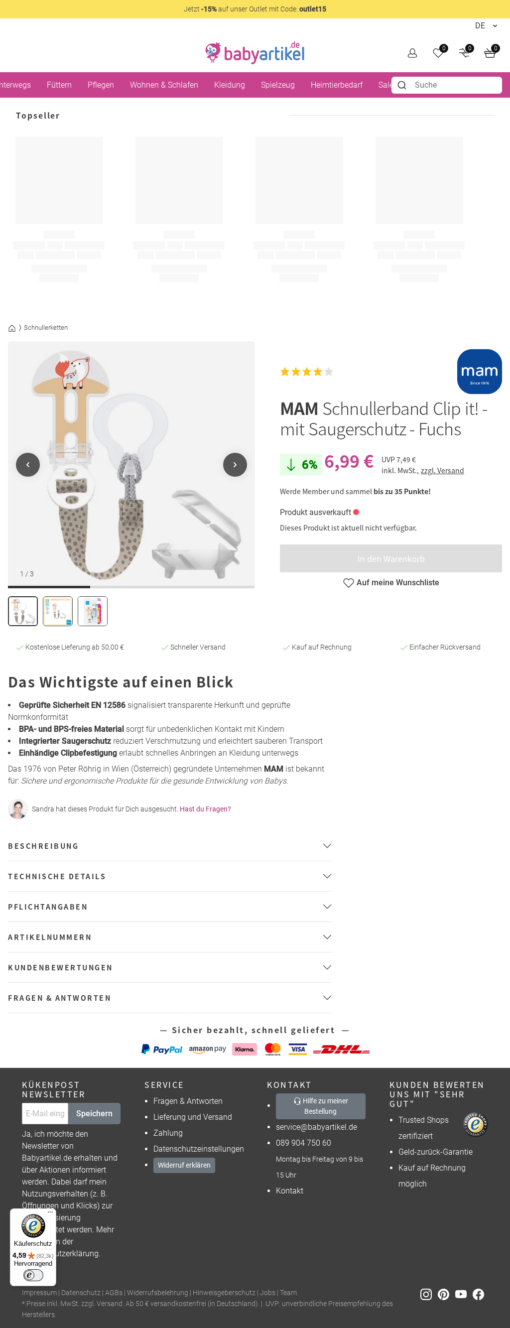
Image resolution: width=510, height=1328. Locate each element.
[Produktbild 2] (58, 611)
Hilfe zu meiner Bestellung (324, 1106)
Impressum (39, 1293)
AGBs (114, 1293)
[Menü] (50, 1214)
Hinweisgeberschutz (224, 1293)
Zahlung (168, 1133)
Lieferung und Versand (192, 1117)
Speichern (94, 1113)
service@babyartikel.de (316, 1127)
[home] (255, 52)
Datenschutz (81, 1293)
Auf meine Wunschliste (398, 582)
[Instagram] (429, 1293)
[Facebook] (480, 1293)
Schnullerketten (46, 327)
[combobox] (446, 85)
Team (288, 1293)
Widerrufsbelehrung (157, 1293)
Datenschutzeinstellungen (198, 1149)
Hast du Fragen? (205, 809)
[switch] (33, 1275)
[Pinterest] (446, 1293)
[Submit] (403, 85)
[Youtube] (464, 1293)
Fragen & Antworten (188, 1101)
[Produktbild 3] (93, 611)
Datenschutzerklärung (60, 1253)
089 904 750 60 (303, 1143)
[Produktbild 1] (23, 611)
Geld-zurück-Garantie (435, 1152)
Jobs (267, 1293)
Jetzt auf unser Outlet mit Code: (255, 9)
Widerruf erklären (184, 1165)
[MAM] (479, 371)
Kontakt (289, 1190)
